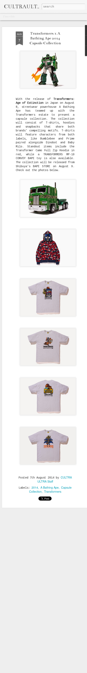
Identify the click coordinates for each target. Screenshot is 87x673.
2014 (35, 487)
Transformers (52, 491)
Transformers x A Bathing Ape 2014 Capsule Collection (45, 38)
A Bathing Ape (49, 487)
